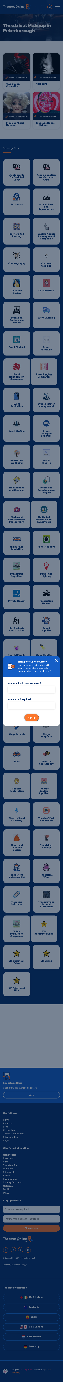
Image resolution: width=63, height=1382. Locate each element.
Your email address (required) (24, 683)
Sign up (32, 717)
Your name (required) (19, 699)
